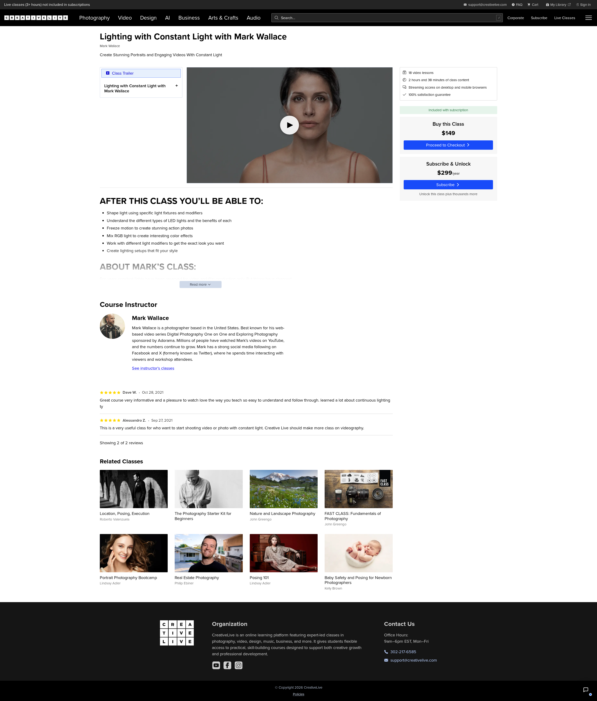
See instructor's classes (153, 368)
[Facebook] (227, 665)
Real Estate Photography (197, 577)
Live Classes (564, 17)
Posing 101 (259, 577)
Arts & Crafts (223, 17)
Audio (253, 17)
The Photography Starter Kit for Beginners (203, 515)
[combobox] (387, 18)
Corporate (515, 17)
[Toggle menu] (588, 18)
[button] (585, 689)
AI (167, 17)
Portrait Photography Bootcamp (128, 577)
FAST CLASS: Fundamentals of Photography (353, 515)
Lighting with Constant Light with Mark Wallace (135, 88)
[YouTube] (216, 665)
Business (189, 17)
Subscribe (539, 17)
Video (125, 17)
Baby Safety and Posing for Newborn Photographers (358, 580)
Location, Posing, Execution (124, 513)
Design (148, 17)
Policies (298, 694)
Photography (94, 17)
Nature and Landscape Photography (282, 513)
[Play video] (289, 125)
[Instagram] (238, 665)
